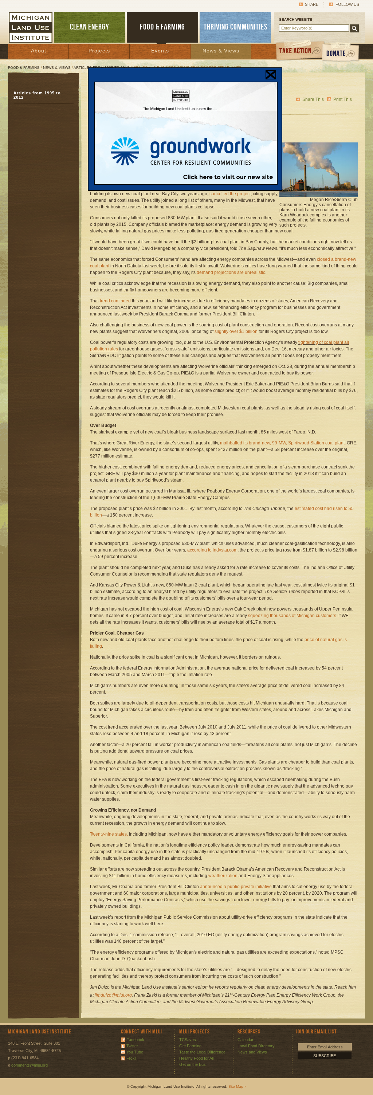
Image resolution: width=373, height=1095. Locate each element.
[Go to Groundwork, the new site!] (186, 183)
